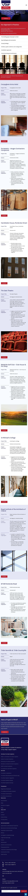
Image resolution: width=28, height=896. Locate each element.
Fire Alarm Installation (6, 773)
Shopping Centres (5, 847)
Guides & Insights (5, 805)
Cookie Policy (4, 817)
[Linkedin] (25, 894)
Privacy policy (4, 819)
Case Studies (4, 800)
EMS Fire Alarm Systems (6, 766)
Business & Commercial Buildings (9, 828)
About (2, 812)
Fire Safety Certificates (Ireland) (8, 791)
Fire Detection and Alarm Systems (9, 768)
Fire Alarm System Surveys (7, 782)
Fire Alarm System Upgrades (7, 778)
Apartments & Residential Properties (9, 825)
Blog (2, 807)
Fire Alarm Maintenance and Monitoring (10, 775)
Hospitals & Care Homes (6, 830)
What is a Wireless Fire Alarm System (9, 756)
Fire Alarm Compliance (6, 796)
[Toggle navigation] (26, 5)
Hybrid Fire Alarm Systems (7, 759)
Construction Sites (5, 852)
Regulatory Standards (6, 788)
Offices (2, 832)
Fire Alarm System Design (7, 780)
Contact (2, 814)
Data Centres (4, 854)
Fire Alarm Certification (6, 793)
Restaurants (4, 842)
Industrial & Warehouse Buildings (9, 849)
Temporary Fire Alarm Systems (8, 761)
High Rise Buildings (5, 837)
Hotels (2, 840)
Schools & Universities (6, 844)
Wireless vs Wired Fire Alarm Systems (9, 763)
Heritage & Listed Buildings (7, 835)
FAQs (2, 803)
